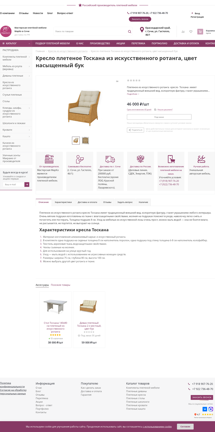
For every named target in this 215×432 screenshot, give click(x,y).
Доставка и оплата (186, 43)
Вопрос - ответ (44, 405)
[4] (136, 80)
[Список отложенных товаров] (191, 32)
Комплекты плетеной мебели (143, 387)
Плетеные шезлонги (137, 401)
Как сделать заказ (91, 387)
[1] (128, 80)
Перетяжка (138, 43)
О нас (80, 43)
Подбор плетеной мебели (52, 43)
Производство (100, 43)
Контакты (41, 412)
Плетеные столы (135, 398)
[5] (139, 80)
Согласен (185, 426)
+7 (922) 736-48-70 (169, 184)
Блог (38, 391)
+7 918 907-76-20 (139, 13)
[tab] (133, 94)
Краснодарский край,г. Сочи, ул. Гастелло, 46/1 (158, 31)
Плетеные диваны (136, 391)
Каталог (11, 43)
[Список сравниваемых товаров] (183, 32)
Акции (120, 43)
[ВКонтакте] (205, 409)
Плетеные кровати (136, 405)
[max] (211, 409)
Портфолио (159, 43)
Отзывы (40, 394)
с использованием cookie (157, 426)
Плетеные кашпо (136, 408)
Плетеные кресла (136, 394)
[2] (131, 80)
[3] (134, 80)
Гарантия (86, 394)
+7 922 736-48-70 (158, 13)
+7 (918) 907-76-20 (169, 180)
